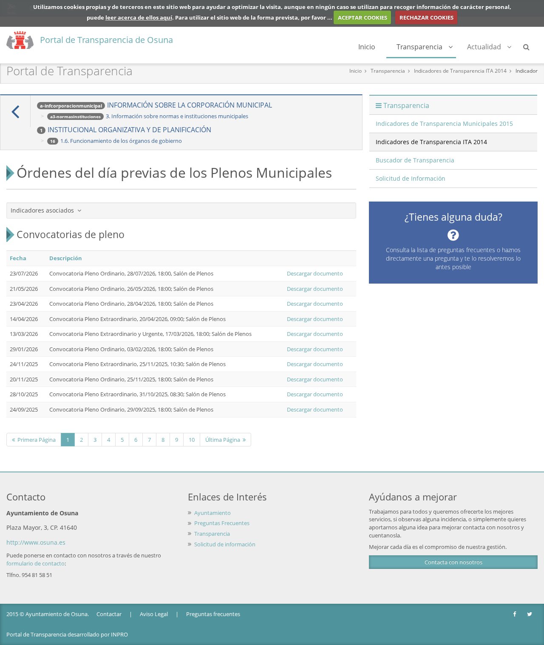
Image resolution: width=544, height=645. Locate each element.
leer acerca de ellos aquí (138, 17)
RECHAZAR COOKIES (426, 17)
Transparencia (419, 46)
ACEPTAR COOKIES (362, 17)
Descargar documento (315, 273)
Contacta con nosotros (453, 562)
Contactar (109, 614)
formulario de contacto (35, 563)
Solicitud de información (224, 544)
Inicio (366, 46)
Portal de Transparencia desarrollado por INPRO (67, 634)
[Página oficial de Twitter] (530, 614)
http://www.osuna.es (35, 542)
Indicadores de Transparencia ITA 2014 (460, 70)
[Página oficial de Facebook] (515, 614)
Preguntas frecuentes (213, 614)
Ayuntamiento (212, 513)
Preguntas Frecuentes (221, 523)
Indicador (527, 70)
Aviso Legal (154, 614)
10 (192, 439)
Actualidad (484, 46)
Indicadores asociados (44, 210)
